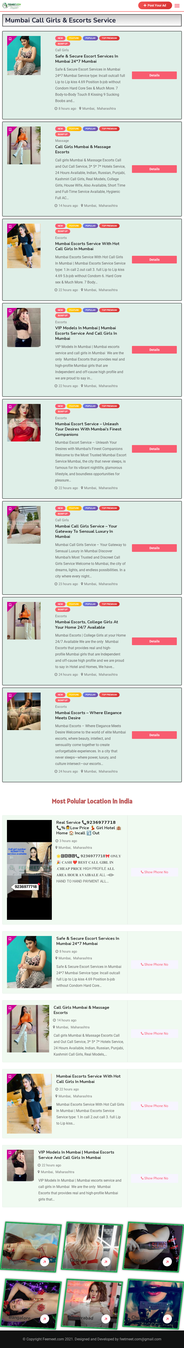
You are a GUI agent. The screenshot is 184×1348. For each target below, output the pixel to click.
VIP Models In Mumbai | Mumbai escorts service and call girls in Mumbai (86, 333)
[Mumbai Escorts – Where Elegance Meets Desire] (24, 711)
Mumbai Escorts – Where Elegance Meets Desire (88, 715)
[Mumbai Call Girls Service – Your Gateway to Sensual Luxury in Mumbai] (24, 525)
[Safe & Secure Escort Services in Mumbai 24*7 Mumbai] (24, 55)
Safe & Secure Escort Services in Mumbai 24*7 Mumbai (86, 58)
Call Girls (62, 50)
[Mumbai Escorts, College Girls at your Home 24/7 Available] (24, 620)
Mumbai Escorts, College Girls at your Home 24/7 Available (86, 624)
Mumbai (88, 109)
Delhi (76, 1260)
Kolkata (139, 1260)
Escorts (61, 238)
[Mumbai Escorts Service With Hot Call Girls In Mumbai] (24, 246)
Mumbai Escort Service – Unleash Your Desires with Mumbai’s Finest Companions (88, 429)
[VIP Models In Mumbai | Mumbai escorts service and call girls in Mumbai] (24, 327)
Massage (62, 141)
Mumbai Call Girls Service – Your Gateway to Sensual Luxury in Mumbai (86, 531)
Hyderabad (82, 1317)
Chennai (139, 1317)
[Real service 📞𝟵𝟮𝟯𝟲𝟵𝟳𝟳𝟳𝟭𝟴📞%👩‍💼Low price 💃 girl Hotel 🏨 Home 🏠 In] (29, 870)
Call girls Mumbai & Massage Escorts (83, 149)
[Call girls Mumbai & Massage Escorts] (24, 145)
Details (154, 75)
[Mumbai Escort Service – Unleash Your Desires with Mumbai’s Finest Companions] (24, 422)
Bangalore (19, 1317)
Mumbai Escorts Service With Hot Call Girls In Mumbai (87, 246)
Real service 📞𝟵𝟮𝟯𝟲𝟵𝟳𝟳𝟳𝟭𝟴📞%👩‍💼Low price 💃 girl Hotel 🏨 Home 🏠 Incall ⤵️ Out (88, 828)
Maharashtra (106, 109)
